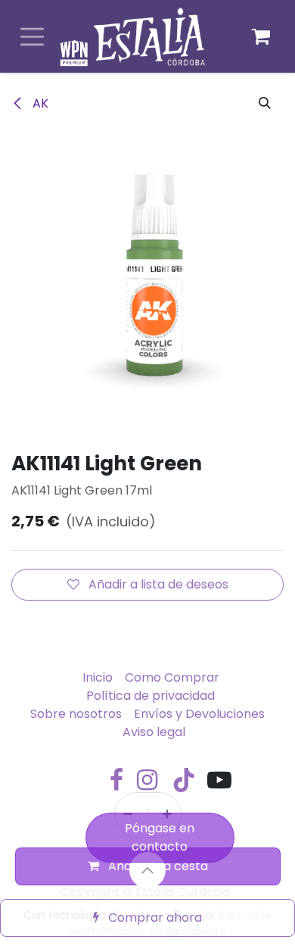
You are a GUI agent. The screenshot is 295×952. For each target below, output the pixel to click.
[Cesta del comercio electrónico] (261, 36)
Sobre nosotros (76, 714)
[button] (265, 104)
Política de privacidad (150, 695)
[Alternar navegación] (32, 36)
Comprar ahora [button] (153, 917)
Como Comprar (172, 677)
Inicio (97, 677)
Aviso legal (154, 732)
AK (39, 103)
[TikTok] (184, 780)
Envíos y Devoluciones (199, 714)
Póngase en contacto (159, 837)
